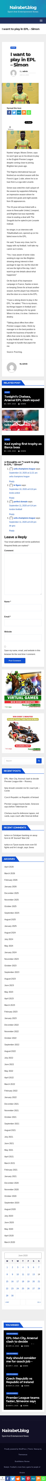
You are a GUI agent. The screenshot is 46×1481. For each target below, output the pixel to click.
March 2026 (9, 873)
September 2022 (11, 1045)
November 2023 (11, 959)
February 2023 (11, 1012)
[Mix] (24, 112)
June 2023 (9, 985)
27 (34, 1289)
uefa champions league (24, 469)
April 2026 (9, 867)
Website (8, 632)
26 (28, 1289)
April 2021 (9, 1157)
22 (7, 1289)
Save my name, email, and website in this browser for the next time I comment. (22, 652)
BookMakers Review (22, 1461)
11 (23, 1274)
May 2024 (8, 946)
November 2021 (11, 1110)
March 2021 (9, 1163)
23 (12, 1289)
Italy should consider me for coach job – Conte (21, 1361)
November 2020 (11, 1189)
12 (28, 1274)
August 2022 (10, 1051)
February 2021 (11, 1170)
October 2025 (10, 906)
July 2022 (8, 1058)
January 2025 (10, 926)
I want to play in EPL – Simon (22, 59)
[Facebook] (9, 112)
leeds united (14, 493)
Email (7, 617)
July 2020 (8, 1216)
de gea (12, 526)
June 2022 (9, 1064)
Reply (11, 481)
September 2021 (11, 1124)
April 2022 (9, 1078)
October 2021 (10, 1117)
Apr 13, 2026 (13, 1346)
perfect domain (21, 502)
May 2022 (8, 1071)
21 (39, 1281)
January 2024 (10, 952)
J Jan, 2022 (11, 451)
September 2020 (11, 1203)
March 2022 (9, 1084)
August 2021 (10, 1130)
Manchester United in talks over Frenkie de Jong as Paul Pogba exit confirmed (21, 427)
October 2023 (10, 966)
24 (18, 1289)
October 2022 (10, 1038)
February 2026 (11, 880)
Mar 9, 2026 (13, 1406)
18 (23, 1281)
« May (7, 1302)
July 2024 (8, 939)
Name (7, 602)
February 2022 (11, 1091)
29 (7, 1296)
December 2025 (11, 893)
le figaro (17, 485)
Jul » (39, 1302)
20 (34, 1281)
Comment (8, 551)
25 (23, 1289)
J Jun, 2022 (11, 429)
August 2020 (10, 1209)
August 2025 (10, 919)
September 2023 (11, 972)
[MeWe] (19, 112)
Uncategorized (12, 1333)
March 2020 (9, 1242)
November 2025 (11, 900)
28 (39, 1289)
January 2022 (10, 1097)
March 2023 (9, 1005)
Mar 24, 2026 (13, 1386)
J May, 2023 (11, 404)
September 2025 (11, 913)
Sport (13, 47)
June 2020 (9, 1222)
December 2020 (11, 1183)
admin (25, 71)
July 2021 (8, 1137)
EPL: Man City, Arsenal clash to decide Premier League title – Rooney (22, 1343)
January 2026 (10, 887)
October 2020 (10, 1196)
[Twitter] (14, 112)
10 (18, 1274)
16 (12, 1281)
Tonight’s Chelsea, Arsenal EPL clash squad (21, 398)
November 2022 (11, 1031)
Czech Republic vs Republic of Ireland (21, 797)
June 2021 (9, 1143)
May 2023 (8, 992)
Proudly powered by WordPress (15, 1449)
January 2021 (10, 1176)
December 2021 (11, 1104)
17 (18, 1281)
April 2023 (9, 998)
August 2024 (10, 933)
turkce (7, 835)
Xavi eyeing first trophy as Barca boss (22, 445)
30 (12, 1296)
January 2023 (10, 1018)
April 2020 (9, 1236)
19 (28, 1281)
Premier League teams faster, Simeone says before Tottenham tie (22, 1401)
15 (7, 1281)
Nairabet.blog (23, 7)
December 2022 (11, 1025)
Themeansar (22, 1455)
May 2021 (8, 1150)
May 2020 (8, 1229)
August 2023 (10, 979)
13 (34, 1274)
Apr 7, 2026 (13, 1366)
